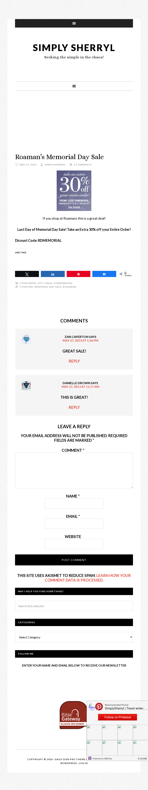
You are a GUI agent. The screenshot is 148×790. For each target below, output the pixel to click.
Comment (73, 450)
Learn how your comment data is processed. (88, 577)
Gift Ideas (45, 283)
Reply (74, 361)
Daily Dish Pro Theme (70, 759)
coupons (26, 286)
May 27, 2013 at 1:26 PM (80, 340)
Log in (83, 763)
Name (73, 496)
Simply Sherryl (74, 47)
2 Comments (83, 164)
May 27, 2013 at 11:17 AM (80, 386)
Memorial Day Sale (47, 286)
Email (73, 516)
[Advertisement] (74, 126)
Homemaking (63, 283)
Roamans (69, 286)
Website (73, 536)
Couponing (28, 283)
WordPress (68, 763)
